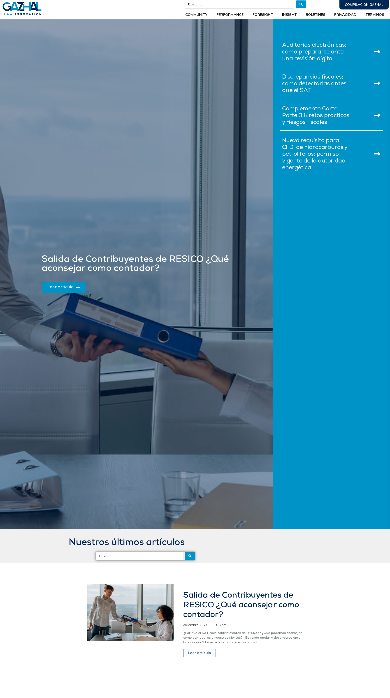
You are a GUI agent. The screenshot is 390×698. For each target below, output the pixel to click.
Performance (230, 14)
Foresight (263, 14)
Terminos (374, 14)
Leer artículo (199, 653)
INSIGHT (289, 14)
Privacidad (345, 14)
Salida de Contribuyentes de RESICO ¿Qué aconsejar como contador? (241, 605)
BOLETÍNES (315, 14)
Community (196, 14)
